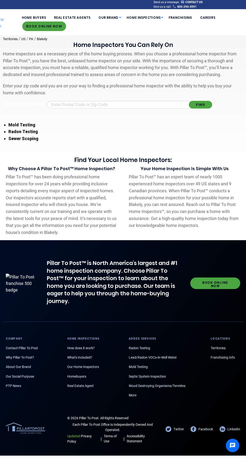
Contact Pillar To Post (22, 348)
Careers (207, 17)
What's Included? (79, 357)
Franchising (180, 17)
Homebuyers (76, 376)
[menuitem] (34, 17)
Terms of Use (110, 438)
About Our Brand (18, 367)
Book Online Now (44, 26)
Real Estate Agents (72, 17)
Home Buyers (34, 17)
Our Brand (108, 17)
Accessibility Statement (136, 438)
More (132, 395)
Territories (10, 39)
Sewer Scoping (23, 138)
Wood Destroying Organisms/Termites (157, 386)
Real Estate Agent (80, 386)
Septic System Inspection (147, 376)
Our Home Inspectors (83, 367)
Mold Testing (21, 124)
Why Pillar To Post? (20, 357)
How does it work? (81, 348)
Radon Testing (23, 131)
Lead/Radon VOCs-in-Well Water (153, 357)
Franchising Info (223, 357)
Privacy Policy (79, 438)
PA (31, 39)
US (23, 39)
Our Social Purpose (20, 376)
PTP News (13, 386)
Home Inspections (144, 17)
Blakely (42, 39)
